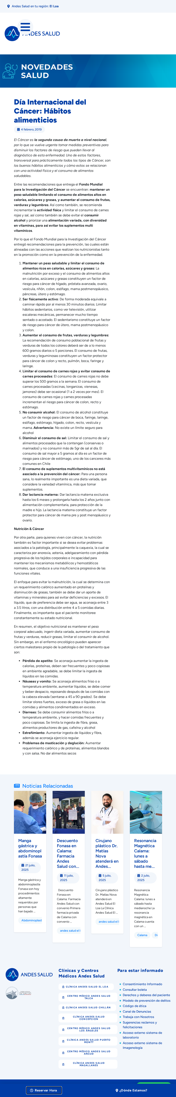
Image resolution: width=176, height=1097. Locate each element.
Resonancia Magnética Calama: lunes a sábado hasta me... (145, 853)
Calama (142, 935)
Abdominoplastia (32, 920)
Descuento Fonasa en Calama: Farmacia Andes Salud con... (68, 853)
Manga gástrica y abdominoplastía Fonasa (30, 848)
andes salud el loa (71, 930)
